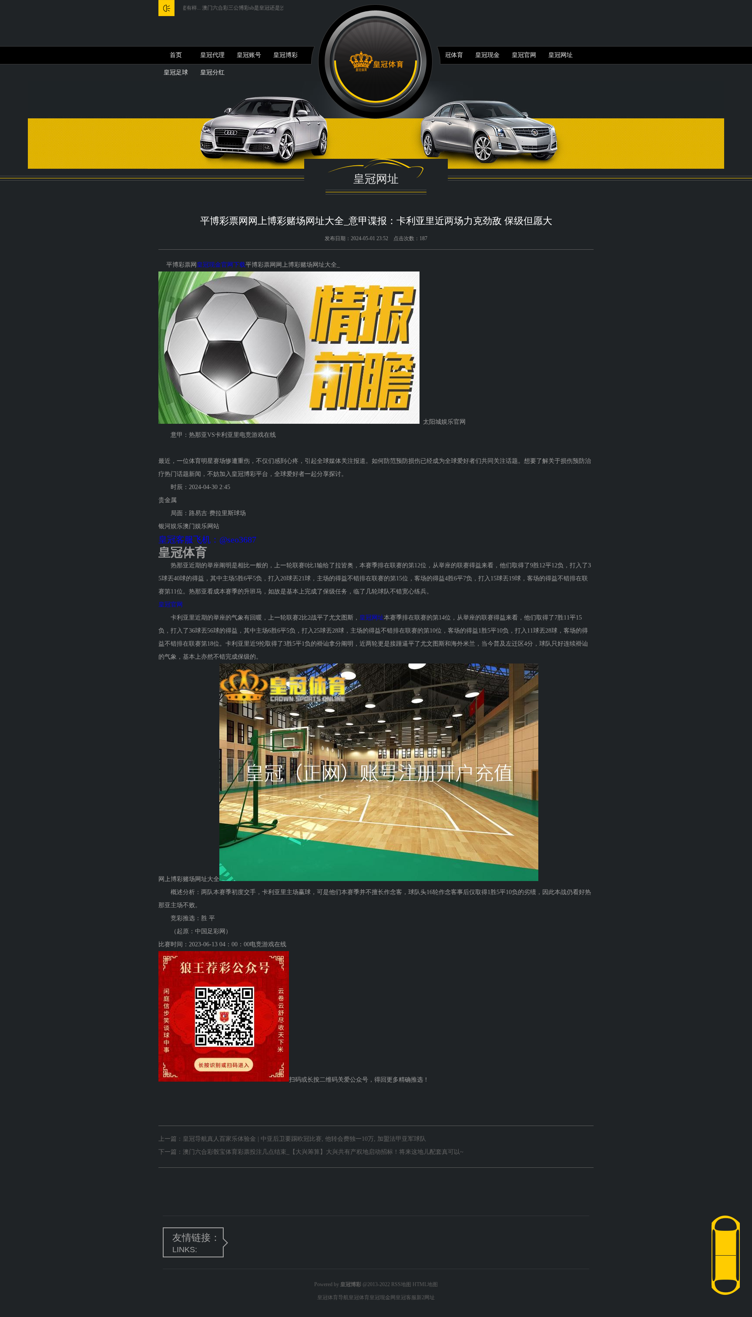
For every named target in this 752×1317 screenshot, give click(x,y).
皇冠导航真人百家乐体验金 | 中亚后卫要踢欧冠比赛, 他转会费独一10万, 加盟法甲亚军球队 (304, 1139)
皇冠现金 (487, 55)
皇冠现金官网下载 (221, 264)
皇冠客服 (406, 1297)
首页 (176, 55)
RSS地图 (401, 1284)
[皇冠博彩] (376, 61)
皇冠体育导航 (333, 1297)
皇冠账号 (249, 55)
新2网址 (425, 1297)
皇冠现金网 (382, 1297)
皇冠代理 (212, 55)
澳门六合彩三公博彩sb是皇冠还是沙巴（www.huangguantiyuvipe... (240, 8)
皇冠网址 (560, 55)
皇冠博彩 (285, 55)
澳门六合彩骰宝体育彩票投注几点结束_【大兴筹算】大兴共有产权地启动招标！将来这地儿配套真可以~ (323, 1152)
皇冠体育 (451, 55)
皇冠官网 (524, 55)
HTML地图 (425, 1284)
